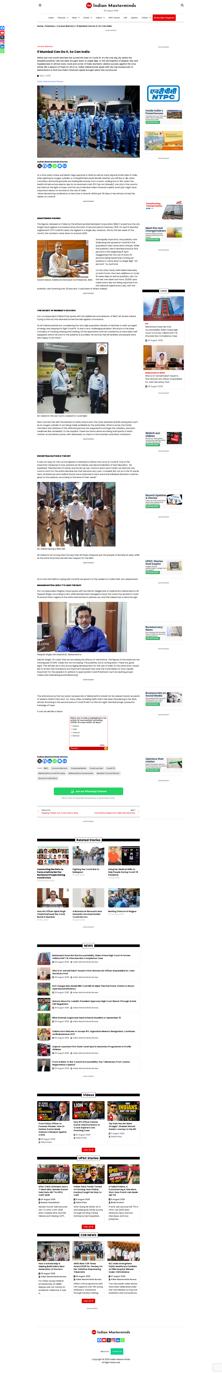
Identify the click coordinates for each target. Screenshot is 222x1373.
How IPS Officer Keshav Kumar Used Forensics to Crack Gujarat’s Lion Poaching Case (87, 1126)
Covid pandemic (78, 768)
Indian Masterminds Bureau (50, 81)
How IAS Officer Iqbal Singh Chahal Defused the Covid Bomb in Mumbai (51, 914)
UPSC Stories (114, 17)
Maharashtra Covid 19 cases (51, 773)
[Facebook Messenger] (59, 166)
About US (105, 1351)
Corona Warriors (66, 26)
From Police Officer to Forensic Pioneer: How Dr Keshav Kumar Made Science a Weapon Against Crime (53, 1129)
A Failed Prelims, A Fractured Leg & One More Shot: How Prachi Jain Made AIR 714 (123, 1191)
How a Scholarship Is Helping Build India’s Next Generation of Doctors (51, 1266)
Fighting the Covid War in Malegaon (86, 871)
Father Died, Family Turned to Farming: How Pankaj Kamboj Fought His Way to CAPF (88, 1191)
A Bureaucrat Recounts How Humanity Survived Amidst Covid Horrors (87, 914)
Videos (99, 17)
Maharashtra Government (81, 773)
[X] (39, 166)
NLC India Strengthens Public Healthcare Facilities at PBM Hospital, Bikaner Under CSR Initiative (123, 1267)
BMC (46, 768)
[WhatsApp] (123, 1340)
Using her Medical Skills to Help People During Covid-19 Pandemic (123, 872)
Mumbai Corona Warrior (108, 773)
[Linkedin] (49, 166)
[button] (40, 5)
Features (62, 17)
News (74, 17)
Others (145, 17)
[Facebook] (44, 166)
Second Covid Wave (47, 778)
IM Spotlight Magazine (164, 17)
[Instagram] (113, 1340)
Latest (51, 17)
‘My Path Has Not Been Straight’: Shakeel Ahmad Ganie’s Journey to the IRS (122, 1126)
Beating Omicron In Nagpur (122, 911)
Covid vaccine (96, 768)
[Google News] (64, 166)
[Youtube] (104, 1340)
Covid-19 (110, 768)
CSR (125, 17)
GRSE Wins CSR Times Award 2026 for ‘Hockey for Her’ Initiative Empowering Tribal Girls (88, 1267)
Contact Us (117, 1351)
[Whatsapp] (54, 166)
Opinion (134, 17)
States (86, 17)
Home (40, 26)
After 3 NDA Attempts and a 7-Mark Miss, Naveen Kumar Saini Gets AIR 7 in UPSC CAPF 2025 (53, 1191)
